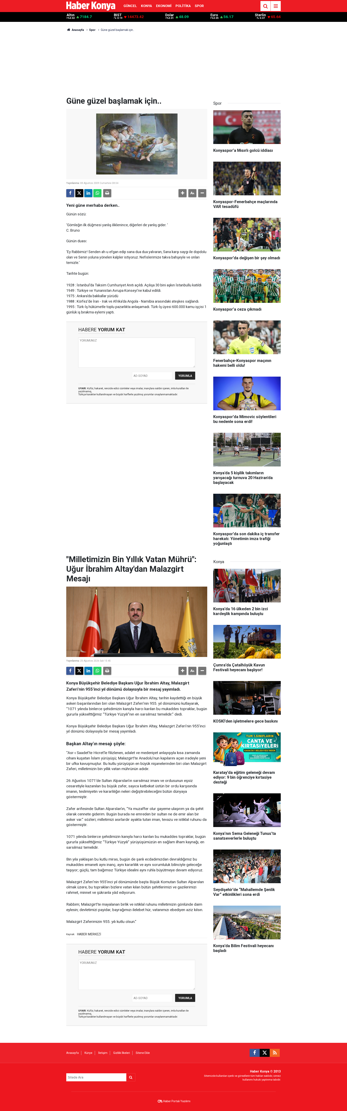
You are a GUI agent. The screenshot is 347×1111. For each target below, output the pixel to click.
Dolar (169, 15)
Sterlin (260, 15)
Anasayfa (77, 29)
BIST (118, 15)
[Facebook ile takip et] (255, 1053)
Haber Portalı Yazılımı (176, 1101)
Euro (214, 15)
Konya (146, 6)
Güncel (130, 6)
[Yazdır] (107, 193)
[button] (183, 193)
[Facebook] (70, 193)
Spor (199, 6)
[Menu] (275, 6)
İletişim (102, 1052)
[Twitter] (79, 193)
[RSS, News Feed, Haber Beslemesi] (275, 1053)
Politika (183, 6)
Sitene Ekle (143, 1052)
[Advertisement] (173, 66)
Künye (88, 1052)
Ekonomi (163, 6)
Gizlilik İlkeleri (121, 1052)
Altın (71, 15)
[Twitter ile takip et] (265, 1053)
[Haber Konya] (90, 6)
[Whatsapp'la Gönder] (97, 193)
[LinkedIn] (88, 193)
